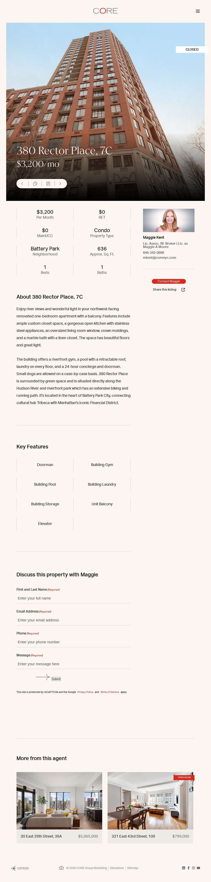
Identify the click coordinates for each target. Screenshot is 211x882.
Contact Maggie (169, 281)
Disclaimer (117, 868)
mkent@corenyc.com (159, 257)
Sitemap (132, 868)
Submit (56, 679)
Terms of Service (109, 692)
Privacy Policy (85, 692)
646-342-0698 (153, 252)
